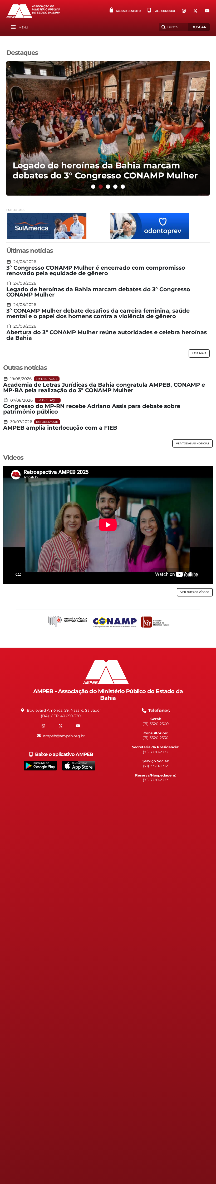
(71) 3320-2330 (155, 737)
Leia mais (199, 353)
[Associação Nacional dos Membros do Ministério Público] (115, 622)
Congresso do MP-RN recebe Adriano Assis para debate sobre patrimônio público (91, 409)
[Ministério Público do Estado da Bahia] (68, 622)
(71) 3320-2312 (155, 766)
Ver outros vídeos (194, 592)
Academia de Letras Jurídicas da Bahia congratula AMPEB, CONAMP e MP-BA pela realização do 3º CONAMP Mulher (104, 387)
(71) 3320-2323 (155, 780)
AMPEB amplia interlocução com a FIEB (60, 428)
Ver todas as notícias (192, 443)
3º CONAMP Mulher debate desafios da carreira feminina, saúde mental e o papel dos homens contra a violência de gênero (98, 313)
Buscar (199, 27)
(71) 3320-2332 (155, 752)
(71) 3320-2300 (156, 723)
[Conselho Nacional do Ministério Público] (155, 622)
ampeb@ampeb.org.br (64, 736)
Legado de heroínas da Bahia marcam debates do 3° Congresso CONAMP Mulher (98, 292)
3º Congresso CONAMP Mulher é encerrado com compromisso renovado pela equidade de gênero (95, 270)
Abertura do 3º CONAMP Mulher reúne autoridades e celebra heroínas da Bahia (106, 335)
